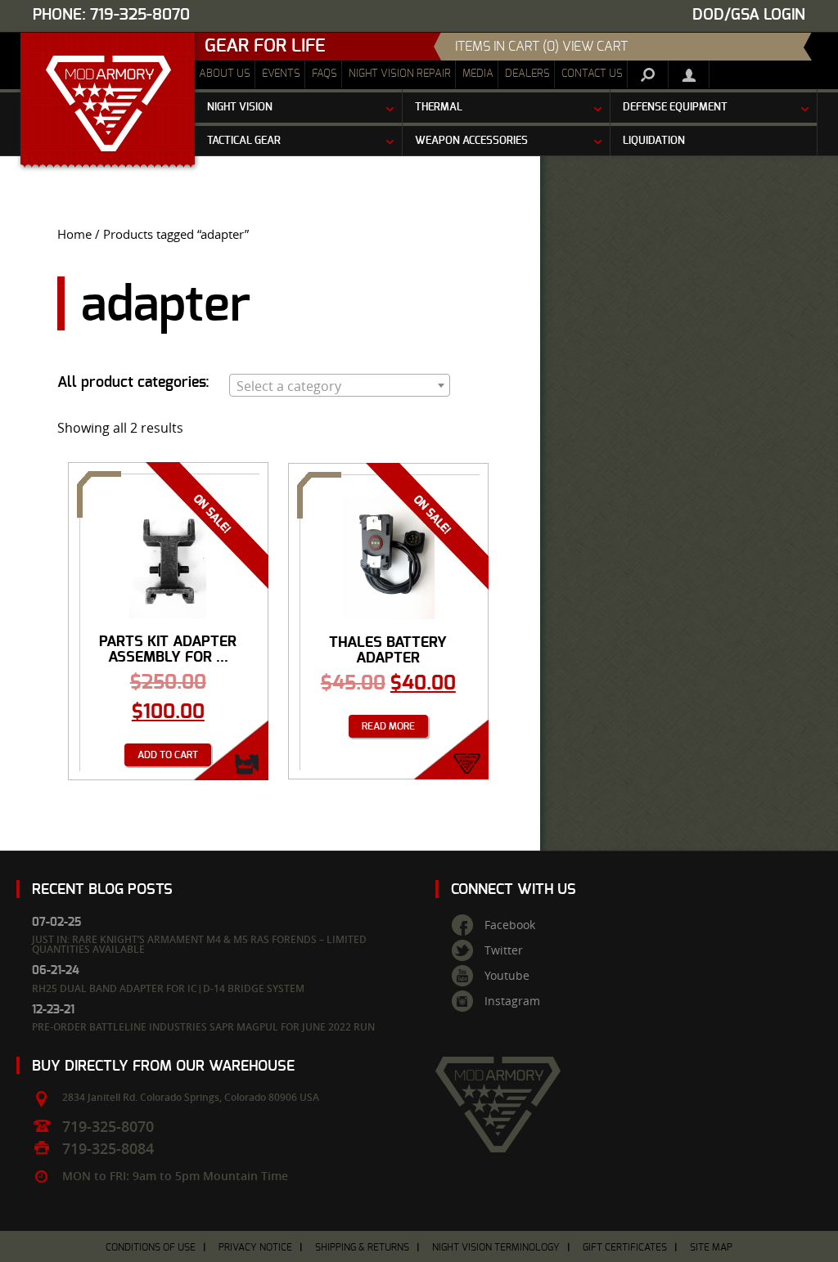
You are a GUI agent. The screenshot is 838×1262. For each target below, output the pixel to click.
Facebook (509, 925)
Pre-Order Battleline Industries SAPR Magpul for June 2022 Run (203, 1027)
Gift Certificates (625, 1247)
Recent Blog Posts (102, 889)
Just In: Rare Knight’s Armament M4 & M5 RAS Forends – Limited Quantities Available (199, 944)
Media (477, 74)
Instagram (512, 1001)
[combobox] (339, 385)
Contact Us (592, 74)
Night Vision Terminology (496, 1247)
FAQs (324, 74)
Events (281, 74)
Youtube (506, 975)
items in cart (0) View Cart (541, 46)
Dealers (527, 74)
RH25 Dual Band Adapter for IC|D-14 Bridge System (168, 988)
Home (74, 234)
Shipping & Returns (362, 1247)
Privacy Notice (255, 1247)
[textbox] (339, 386)
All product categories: (133, 382)
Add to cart (167, 755)
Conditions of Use (151, 1247)
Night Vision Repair (400, 74)
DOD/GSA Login (748, 15)
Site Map (711, 1247)
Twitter (503, 950)
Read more (388, 726)
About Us (224, 74)
